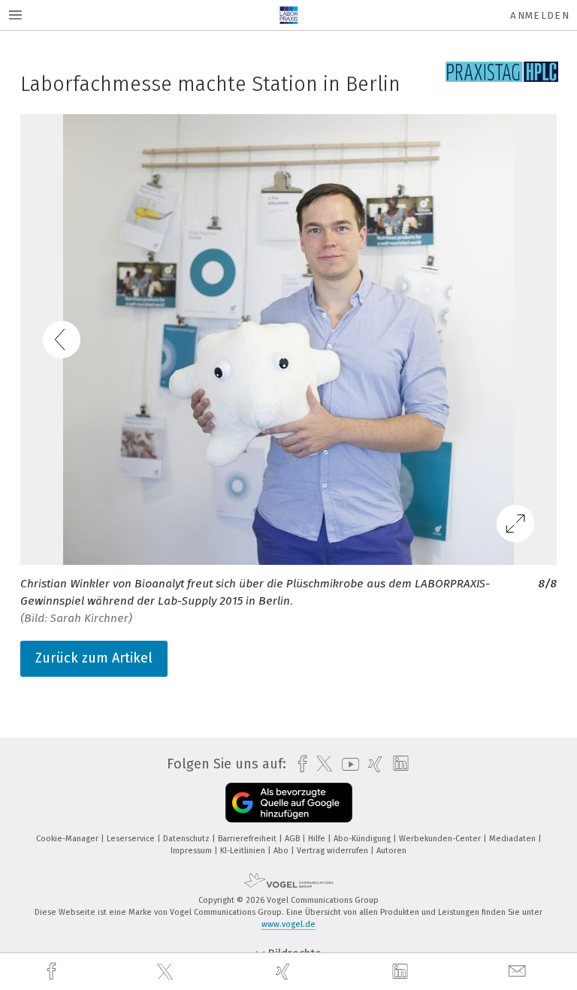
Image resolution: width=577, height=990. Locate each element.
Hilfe (318, 839)
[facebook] (53, 971)
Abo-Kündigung (363, 839)
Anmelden (539, 15)
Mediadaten (513, 839)
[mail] (519, 971)
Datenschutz (187, 839)
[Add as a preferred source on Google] (288, 802)
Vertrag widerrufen (333, 851)
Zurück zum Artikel (94, 658)
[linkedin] (402, 972)
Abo (282, 851)
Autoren (391, 851)
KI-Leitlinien (243, 851)
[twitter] (167, 971)
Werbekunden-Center (441, 839)
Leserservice (132, 839)
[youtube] (346, 764)
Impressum (192, 851)
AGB (293, 839)
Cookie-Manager (68, 839)
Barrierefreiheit (248, 839)
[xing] (284, 971)
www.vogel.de (288, 924)
